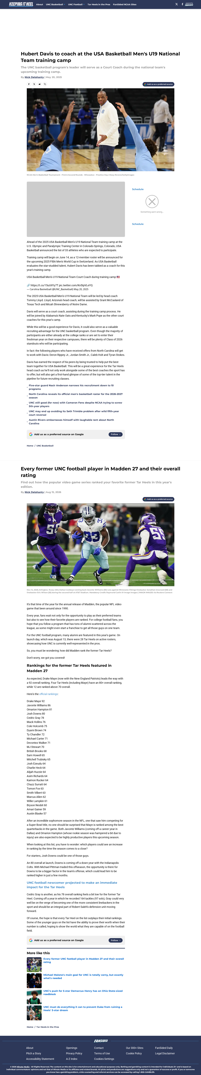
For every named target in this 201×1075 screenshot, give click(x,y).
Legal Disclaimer (165, 1053)
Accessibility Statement (40, 1058)
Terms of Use (102, 1053)
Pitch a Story (33, 1053)
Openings (71, 1047)
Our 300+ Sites (134, 1047)
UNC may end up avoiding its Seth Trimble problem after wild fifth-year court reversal (74, 413)
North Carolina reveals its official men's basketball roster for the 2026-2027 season (76, 396)
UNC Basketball (44, 445)
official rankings (48, 694)
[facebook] (182, 4)
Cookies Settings (104, 1058)
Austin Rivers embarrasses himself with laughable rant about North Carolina (71, 422)
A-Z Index (71, 1058)
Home (30, 445)
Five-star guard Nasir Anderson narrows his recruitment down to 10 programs (71, 387)
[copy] (45, 84)
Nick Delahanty (34, 77)
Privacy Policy (74, 1053)
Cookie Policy (134, 1053)
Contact (99, 1047)
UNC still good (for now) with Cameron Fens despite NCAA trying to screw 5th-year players (75, 404)
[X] (176, 4)
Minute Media (23, 1067)
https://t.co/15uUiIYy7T (44, 285)
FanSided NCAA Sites (124, 4)
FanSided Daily (164, 1047)
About (39, 4)
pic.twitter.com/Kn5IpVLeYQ (76, 285)
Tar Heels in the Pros (99, 4)
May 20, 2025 (81, 289)
